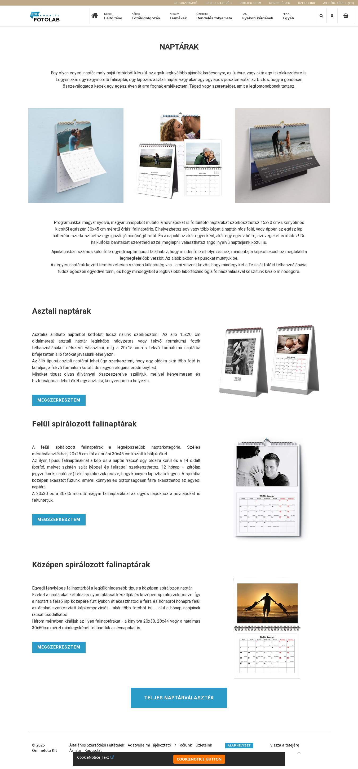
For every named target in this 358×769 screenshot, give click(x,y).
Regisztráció (186, 3)
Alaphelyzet (239, 745)
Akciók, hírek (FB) (338, 3)
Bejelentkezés (219, 3)
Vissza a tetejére (284, 745)
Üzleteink (306, 3)
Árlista (75, 750)
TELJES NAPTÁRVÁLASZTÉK (179, 697)
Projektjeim (250, 3)
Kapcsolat (93, 750)
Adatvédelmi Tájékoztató (149, 745)
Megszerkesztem (58, 400)
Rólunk (186, 745)
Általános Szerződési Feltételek (96, 745)
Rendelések (279, 3)
